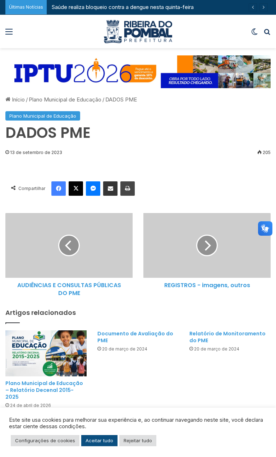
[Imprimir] (127, 188)
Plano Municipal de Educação (65, 99)
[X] (76, 188)
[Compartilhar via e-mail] (110, 188)
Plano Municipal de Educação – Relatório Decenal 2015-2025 (44, 390)
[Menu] (9, 34)
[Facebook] (58, 188)
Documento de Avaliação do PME (135, 337)
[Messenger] (93, 188)
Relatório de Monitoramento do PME (227, 337)
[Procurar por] (267, 34)
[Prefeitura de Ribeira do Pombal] (138, 31)
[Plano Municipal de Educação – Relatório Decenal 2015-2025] (46, 353)
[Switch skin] (254, 34)
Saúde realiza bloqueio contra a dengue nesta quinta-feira (122, 7)
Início (17, 99)
